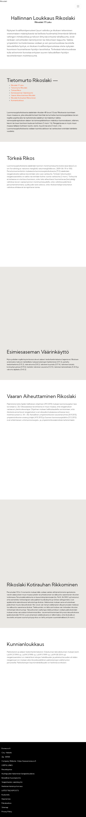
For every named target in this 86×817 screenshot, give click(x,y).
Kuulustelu (6, 795)
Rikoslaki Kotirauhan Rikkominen (23, 98)
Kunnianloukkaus (17, 100)
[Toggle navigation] (78, 6)
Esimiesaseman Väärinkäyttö (22, 93)
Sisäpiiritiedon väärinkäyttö (12, 782)
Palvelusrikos (6, 803)
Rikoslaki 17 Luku (17, 85)
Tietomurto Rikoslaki (19, 88)
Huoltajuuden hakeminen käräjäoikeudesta (18, 774)
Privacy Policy (7, 811)
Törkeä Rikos (16, 90)
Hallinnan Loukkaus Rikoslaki (43, 18)
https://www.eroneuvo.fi (26, 761)
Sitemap (5, 807)
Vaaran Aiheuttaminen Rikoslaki (23, 95)
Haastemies (6, 799)
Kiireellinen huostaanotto (11, 778)
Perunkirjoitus (7, 769)
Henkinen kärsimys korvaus (12, 786)
